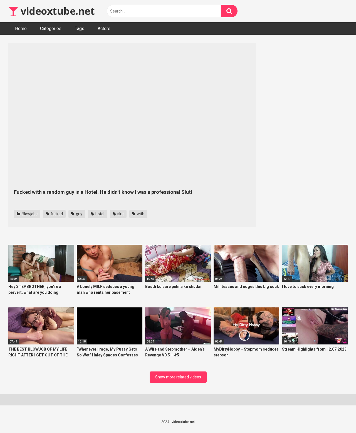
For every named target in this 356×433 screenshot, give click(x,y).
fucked (56, 214)
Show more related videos (178, 377)
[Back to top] (337, 416)
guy (78, 214)
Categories (50, 28)
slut (120, 214)
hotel (99, 214)
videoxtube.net (56, 11)
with (140, 214)
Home (21, 28)
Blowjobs (29, 214)
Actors (104, 28)
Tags (79, 28)
